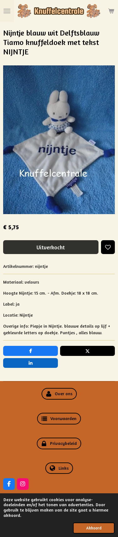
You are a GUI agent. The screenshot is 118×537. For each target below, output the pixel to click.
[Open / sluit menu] (7, 11)
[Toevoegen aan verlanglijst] (108, 247)
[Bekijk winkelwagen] (111, 11)
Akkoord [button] (93, 528)
